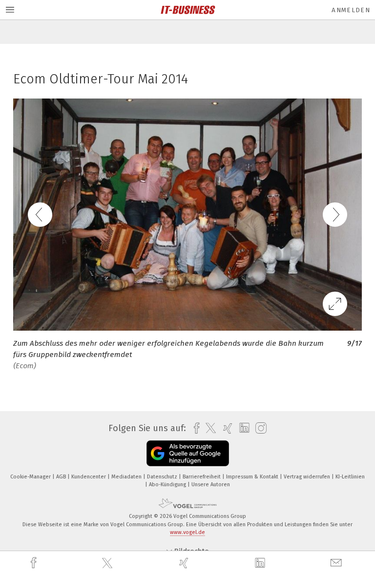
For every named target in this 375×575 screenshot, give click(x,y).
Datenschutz (163, 477)
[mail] (337, 563)
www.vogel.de (187, 532)
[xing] (185, 563)
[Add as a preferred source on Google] (187, 453)
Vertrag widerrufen (308, 477)
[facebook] (35, 563)
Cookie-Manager (31, 477)
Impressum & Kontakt (253, 477)
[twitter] (108, 563)
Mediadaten (127, 477)
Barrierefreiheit (202, 477)
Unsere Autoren (210, 484)
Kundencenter (89, 477)
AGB (61, 477)
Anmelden (351, 10)
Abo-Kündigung (168, 484)
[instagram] (258, 428)
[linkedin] (261, 563)
